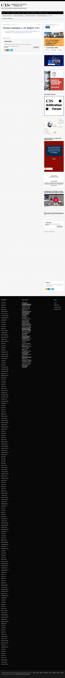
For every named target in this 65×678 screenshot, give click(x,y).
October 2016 (4, 527)
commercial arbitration (26, 312)
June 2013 (3, 602)
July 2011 (3, 649)
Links (23, 12)
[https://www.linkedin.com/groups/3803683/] (12, 50)
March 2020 (3, 439)
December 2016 (4, 523)
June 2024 (3, 345)
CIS (27, 310)
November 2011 (4, 642)
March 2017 (3, 516)
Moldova (24, 344)
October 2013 (4, 593)
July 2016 (3, 533)
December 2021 (4, 394)
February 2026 (4, 311)
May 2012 (3, 629)
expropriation (28, 327)
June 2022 (3, 382)
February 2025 (4, 330)
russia (25, 354)
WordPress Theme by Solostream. (23, 674)
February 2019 (4, 467)
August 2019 (4, 454)
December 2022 (4, 369)
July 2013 (3, 600)
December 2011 (4, 640)
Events (50, 15)
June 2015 (3, 553)
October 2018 (4, 476)
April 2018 (3, 488)
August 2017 (4, 506)
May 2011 (3, 653)
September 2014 (4, 570)
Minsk (29, 343)
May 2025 (3, 326)
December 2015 (4, 542)
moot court (28, 344)
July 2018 (3, 482)
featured (26, 329)
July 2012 (3, 625)
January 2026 (4, 313)
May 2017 (3, 512)
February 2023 (4, 367)
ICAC (23, 330)
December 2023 (4, 354)
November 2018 (4, 473)
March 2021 (3, 414)
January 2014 (4, 587)
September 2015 (4, 548)
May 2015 (3, 555)
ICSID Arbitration (26, 332)
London (24, 340)
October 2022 (4, 373)
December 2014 (4, 563)
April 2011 (3, 655)
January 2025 (4, 332)
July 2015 (3, 550)
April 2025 (3, 328)
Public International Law (42, 15)
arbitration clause (26, 305)
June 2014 (3, 576)
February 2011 (4, 659)
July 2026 (3, 302)
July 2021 (3, 405)
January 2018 (4, 495)
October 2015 (4, 546)
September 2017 (4, 503)
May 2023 (3, 364)
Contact (46, 12)
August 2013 (4, 597)
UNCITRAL (24, 367)
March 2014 (3, 582)
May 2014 (3, 578)
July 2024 (3, 343)
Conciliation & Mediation (7, 18)
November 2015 (4, 544)
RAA (26, 349)
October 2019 (4, 450)
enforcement (26, 323)
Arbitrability (25, 303)
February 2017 (4, 518)
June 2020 (3, 433)
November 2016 (4, 525)
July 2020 (3, 431)
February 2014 (4, 585)
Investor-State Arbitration (30, 15)
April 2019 (3, 463)
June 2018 (3, 484)
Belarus (24, 310)
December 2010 (4, 664)
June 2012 (3, 627)
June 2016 (3, 535)
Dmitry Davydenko (7, 24)
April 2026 (3, 307)
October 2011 (4, 644)
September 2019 (4, 452)
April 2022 (3, 386)
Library (19, 12)
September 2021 (4, 401)
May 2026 (3, 305)
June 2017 (3, 510)
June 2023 (3, 362)
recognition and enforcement (26, 351)
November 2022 (4, 371)
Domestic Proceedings (18, 15)
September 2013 (4, 595)
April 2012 (3, 632)
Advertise (41, 12)
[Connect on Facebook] (8, 50)
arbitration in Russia (25, 307)
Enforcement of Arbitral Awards (26, 325)
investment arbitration (26, 336)
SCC (23, 358)
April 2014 (3, 580)
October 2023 (4, 358)
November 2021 (4, 397)
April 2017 (3, 514)
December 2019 (4, 446)
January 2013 (4, 612)
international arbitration (25, 334)
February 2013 (4, 610)
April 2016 (3, 538)
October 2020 (4, 424)
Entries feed (56, 305)
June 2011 (3, 651)
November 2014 (4, 565)
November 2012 (4, 617)
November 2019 (4, 448)
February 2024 (4, 352)
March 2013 (3, 608)
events (23, 327)
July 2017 (3, 508)
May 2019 (3, 461)
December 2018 (4, 471)
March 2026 (3, 309)
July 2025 (3, 322)
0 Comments (38, 24)
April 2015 (3, 557)
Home (34, 672)
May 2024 (3, 347)
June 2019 (3, 458)
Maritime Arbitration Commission (26, 342)
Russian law (26, 357)
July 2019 (3, 456)
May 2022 (3, 384)
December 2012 (4, 615)
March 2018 (3, 491)
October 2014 (4, 568)
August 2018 (4, 480)
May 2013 (3, 604)
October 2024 (4, 339)
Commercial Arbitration (7, 15)
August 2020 (4, 429)
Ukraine (25, 366)
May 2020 (3, 435)
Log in (55, 302)
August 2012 (4, 623)
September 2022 (4, 375)
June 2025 (3, 324)
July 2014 (3, 574)
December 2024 (4, 335)
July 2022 (3, 379)
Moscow (25, 346)
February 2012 (4, 636)
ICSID (29, 330)
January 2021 (4, 418)
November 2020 (4, 422)
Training (27, 12)
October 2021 (4, 399)
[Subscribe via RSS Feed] (5, 50)
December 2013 (4, 589)
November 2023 (4, 356)
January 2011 (4, 662)
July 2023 (3, 360)
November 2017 (4, 499)
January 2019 (4, 469)
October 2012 (4, 619)
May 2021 (3, 409)
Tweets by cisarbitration (49, 231)
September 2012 (4, 621)
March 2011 (3, 657)
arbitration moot (26, 308)
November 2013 (4, 591)
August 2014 (4, 572)
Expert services (34, 12)
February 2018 (4, 493)
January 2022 (4, 392)
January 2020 (4, 444)
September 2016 (4, 529)
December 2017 (4, 497)
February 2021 (4, 416)
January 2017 (4, 520)
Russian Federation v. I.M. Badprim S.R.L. (21, 28)
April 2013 (3, 606)
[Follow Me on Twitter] (10, 50)
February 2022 (4, 390)
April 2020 (3, 437)
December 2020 (4, 420)
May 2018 (3, 486)
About (3, 12)
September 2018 (4, 478)
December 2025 (4, 315)
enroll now (46, 206)
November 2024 (4, 337)
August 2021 (4, 403)
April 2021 (3, 411)
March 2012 (3, 634)
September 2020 (4, 426)
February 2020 (4, 441)
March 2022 (3, 388)
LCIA (30, 339)
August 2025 (4, 320)
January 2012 (4, 638)
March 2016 (3, 540)
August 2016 (4, 531)
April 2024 (3, 349)
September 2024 (4, 341)
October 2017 (4, 501)
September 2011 (4, 647)
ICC (26, 330)
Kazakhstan (25, 339)
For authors (13, 12)
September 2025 (4, 317)
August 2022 (4, 377)
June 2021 (3, 407)
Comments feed (57, 307)
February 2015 (4, 561)
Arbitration (26, 304)
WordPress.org (57, 309)
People (8, 12)
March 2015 (3, 559)
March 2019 (3, 465)
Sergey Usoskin (26, 360)
